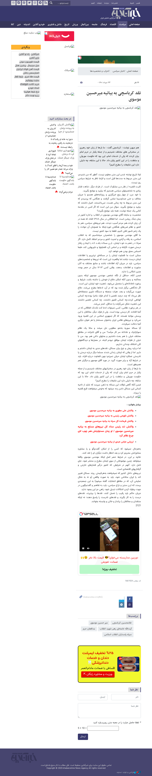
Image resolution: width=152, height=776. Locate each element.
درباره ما (106, 3)
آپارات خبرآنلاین (24, 3)
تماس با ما (115, 3)
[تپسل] (80, 57)
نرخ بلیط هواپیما (31, 92)
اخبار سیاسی (118, 71)
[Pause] (83, 548)
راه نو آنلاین (24, 54)
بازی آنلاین (34, 58)
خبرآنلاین (120, 13)
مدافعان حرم (89, 629)
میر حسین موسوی (99, 623)
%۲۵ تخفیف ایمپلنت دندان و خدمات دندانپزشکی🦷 (97, 658)
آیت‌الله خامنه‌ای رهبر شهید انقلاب (116, 629)
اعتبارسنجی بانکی (31, 73)
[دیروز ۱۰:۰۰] (65, 180)
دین (19, 24)
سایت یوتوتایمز (32, 80)
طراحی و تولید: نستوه (125, 772)
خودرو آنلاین (39, 24)
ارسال (83, 736)
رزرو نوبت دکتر (32, 95)
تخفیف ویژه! (109, 569)
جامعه (95, 24)
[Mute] (88, 548)
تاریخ (67, 24)
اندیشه (27, 24)
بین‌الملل (85, 24)
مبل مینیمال (33, 65)
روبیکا (13, 3)
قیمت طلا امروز (31, 77)
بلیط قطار (18, 77)
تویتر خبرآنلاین (29, 3)
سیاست (122, 24)
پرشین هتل (20, 65)
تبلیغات (99, 3)
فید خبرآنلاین (45, 3)
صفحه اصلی (134, 24)
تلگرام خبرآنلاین (40, 3)
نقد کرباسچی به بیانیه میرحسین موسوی (114, 96)
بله (18, 3)
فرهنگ (103, 24)
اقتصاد (113, 24)
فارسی (138, 3)
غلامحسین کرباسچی (122, 623)
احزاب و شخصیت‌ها (99, 71)
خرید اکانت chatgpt (29, 84)
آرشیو (93, 3)
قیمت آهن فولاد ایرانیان (27, 69)
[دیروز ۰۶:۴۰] (65, 128)
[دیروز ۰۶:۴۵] (65, 154)
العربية (132, 3)
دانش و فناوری (55, 24)
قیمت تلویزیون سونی (29, 62)
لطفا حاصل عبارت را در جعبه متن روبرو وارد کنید (117, 723)
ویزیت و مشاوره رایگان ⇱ (97, 674)
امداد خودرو (33, 88)
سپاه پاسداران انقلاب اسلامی (118, 634)
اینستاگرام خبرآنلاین (35, 3)
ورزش (75, 24)
